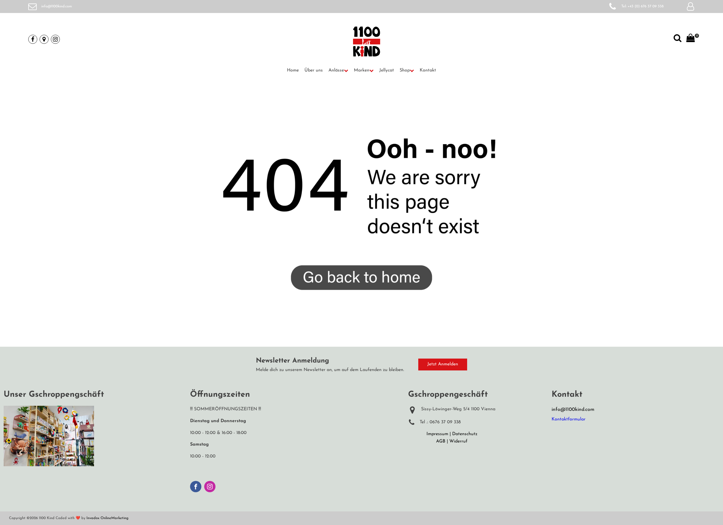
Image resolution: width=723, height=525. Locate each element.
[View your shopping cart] (690, 39)
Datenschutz (464, 434)
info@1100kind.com (56, 6)
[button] (338, 71)
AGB (440, 441)
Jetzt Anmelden (442, 364)
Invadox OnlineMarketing (107, 518)
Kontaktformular (568, 419)
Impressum (437, 434)
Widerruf (458, 441)
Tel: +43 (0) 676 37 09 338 (642, 6)
